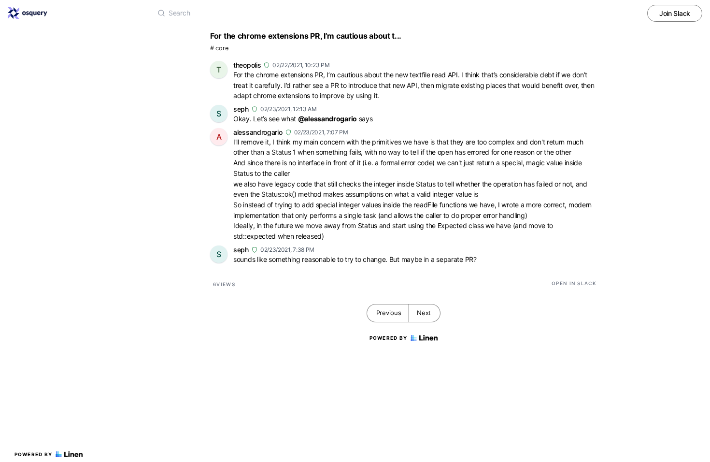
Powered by (33, 454)
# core (219, 48)
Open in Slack (574, 283)
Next (424, 313)
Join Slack (674, 13)
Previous (388, 313)
